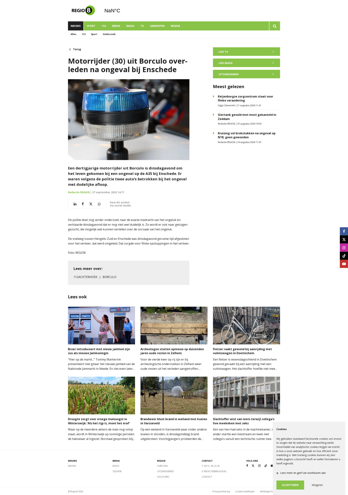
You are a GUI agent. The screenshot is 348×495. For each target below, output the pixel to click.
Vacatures (163, 476)
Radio (130, 26)
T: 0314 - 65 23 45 (211, 465)
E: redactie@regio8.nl (214, 471)
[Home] (83, 11)
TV (142, 26)
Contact (207, 476)
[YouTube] (272, 465)
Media (116, 26)
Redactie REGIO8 (78, 192)
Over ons (162, 465)
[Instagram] (259, 465)
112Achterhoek (85, 277)
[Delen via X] (90, 204)
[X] (253, 465)
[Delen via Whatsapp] (99, 204)
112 (104, 26)
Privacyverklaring (221, 491)
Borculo (109, 277)
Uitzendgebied (165, 471)
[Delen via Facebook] (82, 204)
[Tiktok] (265, 465)
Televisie (117, 471)
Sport (91, 26)
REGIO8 (175, 26)
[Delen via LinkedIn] (75, 204)
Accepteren (290, 485)
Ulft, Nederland (122, 11)
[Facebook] (247, 465)
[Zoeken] (274, 25)
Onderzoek (109, 34)
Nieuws (76, 26)
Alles (73, 34)
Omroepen (157, 26)
